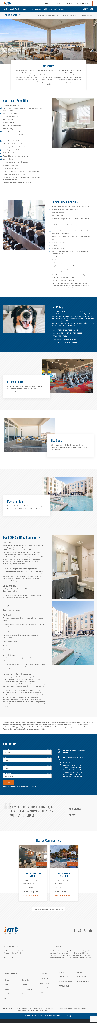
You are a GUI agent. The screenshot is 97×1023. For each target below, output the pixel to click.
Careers (69, 3)
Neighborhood (69, 15)
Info (76, 15)
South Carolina (9, 994)
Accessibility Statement (85, 981)
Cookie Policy (81, 977)
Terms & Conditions (65, 981)
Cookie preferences (48, 1021)
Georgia (6, 989)
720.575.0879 (28, 887)
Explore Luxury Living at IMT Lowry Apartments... (32, 1010)
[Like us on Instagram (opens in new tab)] (80, 930)
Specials (89, 15)
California (25, 980)
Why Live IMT (44, 979)
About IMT (47, 3)
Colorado (7, 985)
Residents (60, 3)
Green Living (44, 983)
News (42, 992)
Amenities (60, 15)
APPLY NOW (87, 9)
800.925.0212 (8, 957)
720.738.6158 (59, 887)
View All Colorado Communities (48, 909)
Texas (5, 998)
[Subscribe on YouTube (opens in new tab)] (91, 930)
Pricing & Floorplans (44, 15)
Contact (83, 15)
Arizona (6, 980)
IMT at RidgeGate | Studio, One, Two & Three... (71, 1008)
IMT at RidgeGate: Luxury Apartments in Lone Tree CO (34, 1008)
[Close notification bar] (92, 9)
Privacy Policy (63, 977)
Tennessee (25, 994)
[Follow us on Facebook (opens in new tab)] (75, 930)
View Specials (41, 864)
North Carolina (27, 989)
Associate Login (64, 986)
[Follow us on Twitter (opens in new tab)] (86, 930)
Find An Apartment (82, 3)
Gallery (54, 15)
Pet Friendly (44, 988)
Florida (24, 985)
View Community (31, 896)
